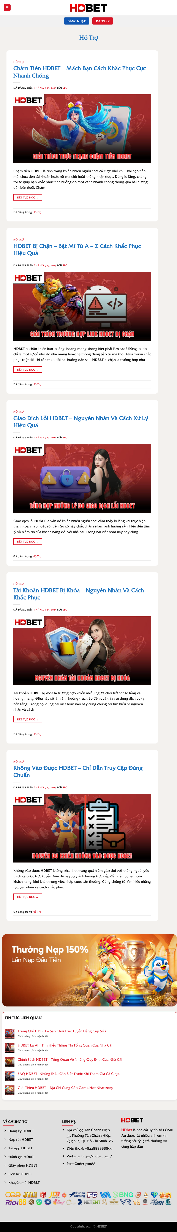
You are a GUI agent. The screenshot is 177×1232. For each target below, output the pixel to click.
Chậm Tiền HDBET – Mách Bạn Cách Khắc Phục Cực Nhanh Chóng (79, 71)
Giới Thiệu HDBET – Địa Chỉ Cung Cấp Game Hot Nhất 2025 (65, 1087)
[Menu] (7, 7)
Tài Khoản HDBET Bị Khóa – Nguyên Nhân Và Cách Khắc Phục (78, 593)
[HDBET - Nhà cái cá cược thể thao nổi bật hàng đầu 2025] (88, 8)
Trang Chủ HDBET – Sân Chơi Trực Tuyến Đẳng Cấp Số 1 (62, 1031)
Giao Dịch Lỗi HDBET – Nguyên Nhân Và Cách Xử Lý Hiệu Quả (80, 421)
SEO (65, 87)
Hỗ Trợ (18, 61)
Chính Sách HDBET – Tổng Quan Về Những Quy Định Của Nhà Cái (70, 1059)
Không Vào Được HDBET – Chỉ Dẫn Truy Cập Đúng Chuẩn (78, 771)
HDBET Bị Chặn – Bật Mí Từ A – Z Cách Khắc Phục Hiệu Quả (77, 249)
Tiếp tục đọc (27, 197)
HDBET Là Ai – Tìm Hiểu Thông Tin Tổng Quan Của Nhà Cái (65, 1045)
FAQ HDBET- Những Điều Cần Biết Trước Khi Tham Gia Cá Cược (68, 1073)
